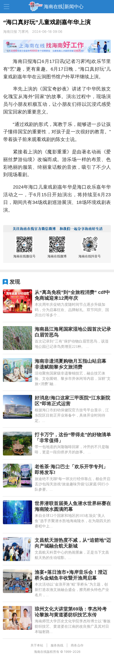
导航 (6, 6)
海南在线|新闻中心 (64, 6)
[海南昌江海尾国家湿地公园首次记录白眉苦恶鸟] (17, 338)
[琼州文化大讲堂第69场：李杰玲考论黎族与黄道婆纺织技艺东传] (17, 618)
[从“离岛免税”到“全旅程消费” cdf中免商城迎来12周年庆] (17, 301)
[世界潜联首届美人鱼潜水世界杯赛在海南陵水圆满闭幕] (17, 512)
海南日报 (10, 31)
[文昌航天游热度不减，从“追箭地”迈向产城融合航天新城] (17, 549)
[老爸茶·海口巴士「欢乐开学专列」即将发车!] (17, 475)
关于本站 (36, 645)
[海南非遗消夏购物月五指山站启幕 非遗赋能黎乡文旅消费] (17, 370)
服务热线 (57, 645)
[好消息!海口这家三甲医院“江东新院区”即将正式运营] (17, 407)
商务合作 (77, 645)
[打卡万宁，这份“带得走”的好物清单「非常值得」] (17, 443)
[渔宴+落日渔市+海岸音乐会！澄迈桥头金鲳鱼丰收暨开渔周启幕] (17, 581)
